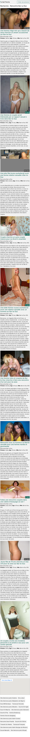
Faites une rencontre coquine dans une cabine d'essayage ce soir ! (13, 501)
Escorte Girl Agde (23, 707)
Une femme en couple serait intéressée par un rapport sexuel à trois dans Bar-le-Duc (13, 117)
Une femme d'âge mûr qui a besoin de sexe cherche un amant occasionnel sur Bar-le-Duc (14, 32)
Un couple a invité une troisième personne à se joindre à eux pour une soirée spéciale (14, 643)
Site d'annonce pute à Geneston (20, 709)
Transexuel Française (19, 724)
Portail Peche (5, 2)
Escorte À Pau (4, 712)
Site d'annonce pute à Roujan (19, 730)
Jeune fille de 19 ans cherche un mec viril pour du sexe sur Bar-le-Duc (14, 563)
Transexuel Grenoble (18, 704)
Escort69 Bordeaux (5, 704)
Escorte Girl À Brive (20, 721)
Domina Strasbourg (14, 712)
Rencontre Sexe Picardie (7, 721)
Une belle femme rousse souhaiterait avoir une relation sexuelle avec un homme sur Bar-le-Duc (14, 309)
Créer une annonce (23, 2)
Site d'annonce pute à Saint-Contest (10, 718)
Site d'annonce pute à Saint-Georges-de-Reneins (13, 727)
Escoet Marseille (4, 730)
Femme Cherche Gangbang (7, 715)
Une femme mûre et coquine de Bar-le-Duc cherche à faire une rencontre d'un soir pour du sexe (14, 380)
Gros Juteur (21, 698)
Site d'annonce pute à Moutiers (8, 707)
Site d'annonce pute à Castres (8, 698)
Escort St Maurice (5, 709)
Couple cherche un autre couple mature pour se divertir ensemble (13, 238)
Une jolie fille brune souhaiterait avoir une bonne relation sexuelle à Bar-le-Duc (14, 175)
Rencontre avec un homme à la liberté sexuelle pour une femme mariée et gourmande (14, 444)
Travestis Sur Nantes (6, 724)
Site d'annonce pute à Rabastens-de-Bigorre (12, 701)
